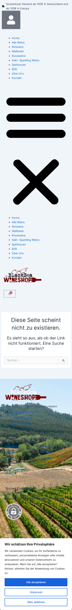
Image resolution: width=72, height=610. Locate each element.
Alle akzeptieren (36, 582)
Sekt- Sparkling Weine (25, 60)
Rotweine (17, 47)
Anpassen (36, 592)
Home (15, 38)
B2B (14, 69)
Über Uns (18, 73)
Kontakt (17, 78)
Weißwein (18, 51)
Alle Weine (18, 42)
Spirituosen (19, 64)
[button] (36, 150)
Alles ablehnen (36, 602)
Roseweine (18, 56)
